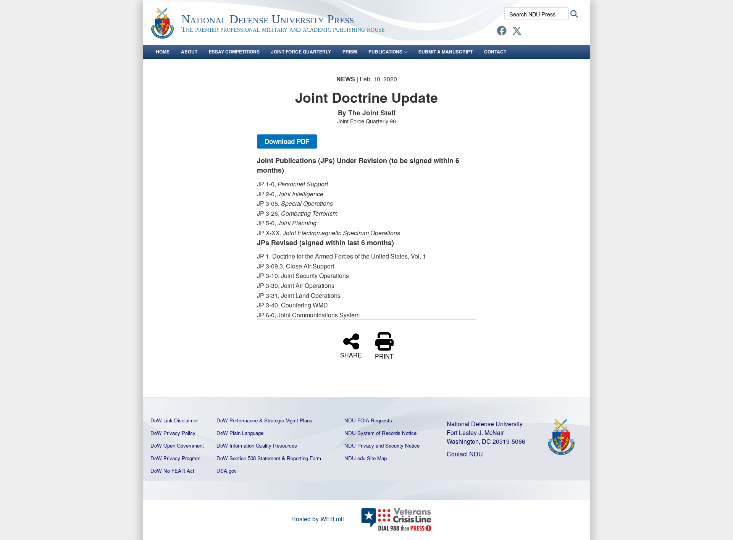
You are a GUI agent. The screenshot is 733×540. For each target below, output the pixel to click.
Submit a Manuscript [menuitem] (445, 51)
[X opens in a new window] (517, 31)
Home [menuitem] (163, 51)
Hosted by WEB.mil (317, 518)
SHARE (351, 354)
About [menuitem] (189, 51)
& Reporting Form (301, 458)
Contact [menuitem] (495, 51)
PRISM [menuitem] (349, 51)
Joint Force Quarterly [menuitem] (301, 51)
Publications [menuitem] (385, 51)
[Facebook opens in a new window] (502, 31)
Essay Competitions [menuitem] (234, 51)
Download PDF (287, 141)
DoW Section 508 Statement (248, 458)
